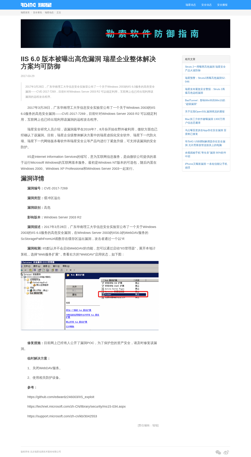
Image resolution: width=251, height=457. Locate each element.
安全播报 (222, 4)
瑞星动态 (191, 4)
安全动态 (206, 4)
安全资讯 (37, 12)
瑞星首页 (25, 12)
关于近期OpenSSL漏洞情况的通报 (205, 111)
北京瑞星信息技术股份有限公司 (45, 451)
